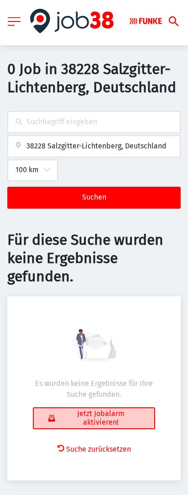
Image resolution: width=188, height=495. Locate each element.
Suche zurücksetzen (98, 449)
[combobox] (94, 122)
